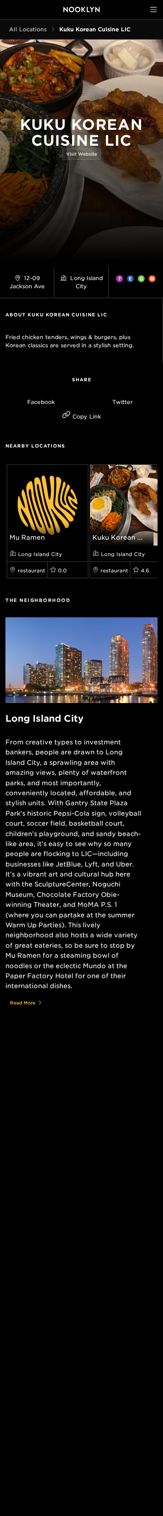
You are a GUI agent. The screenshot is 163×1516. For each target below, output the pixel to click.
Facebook (41, 402)
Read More (22, 1002)
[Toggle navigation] (153, 9)
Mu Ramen (27, 537)
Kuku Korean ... (117, 537)
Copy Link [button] (86, 416)
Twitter (122, 402)
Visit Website (81, 154)
